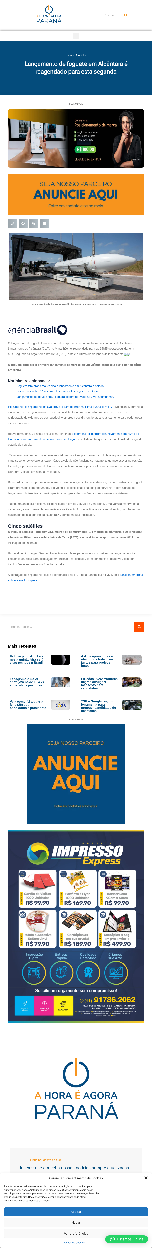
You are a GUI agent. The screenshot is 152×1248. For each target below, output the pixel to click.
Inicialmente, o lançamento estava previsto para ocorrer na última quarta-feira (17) (60, 406)
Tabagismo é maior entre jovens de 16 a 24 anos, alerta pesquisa (27, 682)
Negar (76, 1222)
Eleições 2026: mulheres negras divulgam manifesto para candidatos (99, 683)
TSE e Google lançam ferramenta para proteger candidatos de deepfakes (98, 706)
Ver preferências (76, 1233)
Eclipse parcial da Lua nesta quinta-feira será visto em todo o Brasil (26, 659)
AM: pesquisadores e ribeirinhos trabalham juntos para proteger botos (97, 661)
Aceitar (76, 1212)
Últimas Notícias (76, 55)
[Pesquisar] (126, 15)
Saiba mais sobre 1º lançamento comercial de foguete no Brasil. (58, 391)
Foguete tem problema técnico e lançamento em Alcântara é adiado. (60, 386)
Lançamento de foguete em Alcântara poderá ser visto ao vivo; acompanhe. (65, 396)
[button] (146, 1178)
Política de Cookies (74, 1242)
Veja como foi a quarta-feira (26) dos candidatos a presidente (28, 705)
